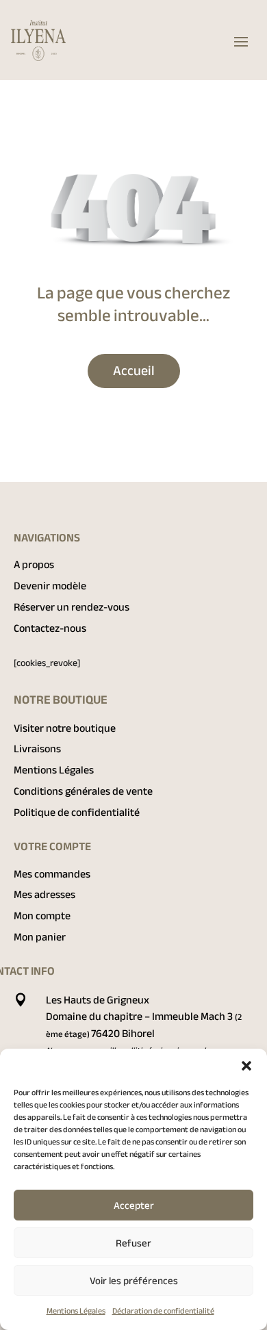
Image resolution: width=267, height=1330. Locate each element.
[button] (246, 1066)
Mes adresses (44, 894)
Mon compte (42, 916)
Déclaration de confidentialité (163, 1310)
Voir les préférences (134, 1280)
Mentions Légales (76, 1310)
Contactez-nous (50, 628)
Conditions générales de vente (83, 791)
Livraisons (37, 749)
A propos (34, 564)
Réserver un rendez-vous (71, 607)
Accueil (134, 370)
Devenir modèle (50, 586)
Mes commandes (52, 874)
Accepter (134, 1205)
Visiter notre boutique (65, 728)
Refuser (133, 1243)
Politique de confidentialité (77, 812)
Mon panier (40, 937)
